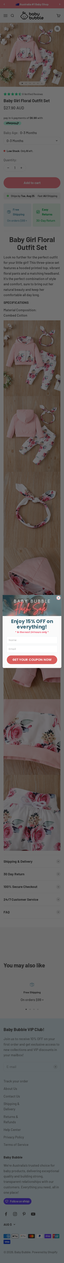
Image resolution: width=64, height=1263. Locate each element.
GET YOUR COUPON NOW (32, 660)
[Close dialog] (58, 598)
